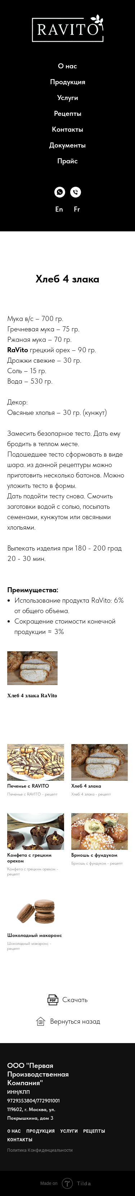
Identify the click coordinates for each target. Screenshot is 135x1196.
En (59, 209)
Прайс (67, 161)
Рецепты (67, 113)
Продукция (67, 81)
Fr (77, 209)
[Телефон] (75, 192)
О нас (67, 66)
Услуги (67, 97)
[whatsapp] (59, 192)
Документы (67, 145)
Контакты (67, 129)
